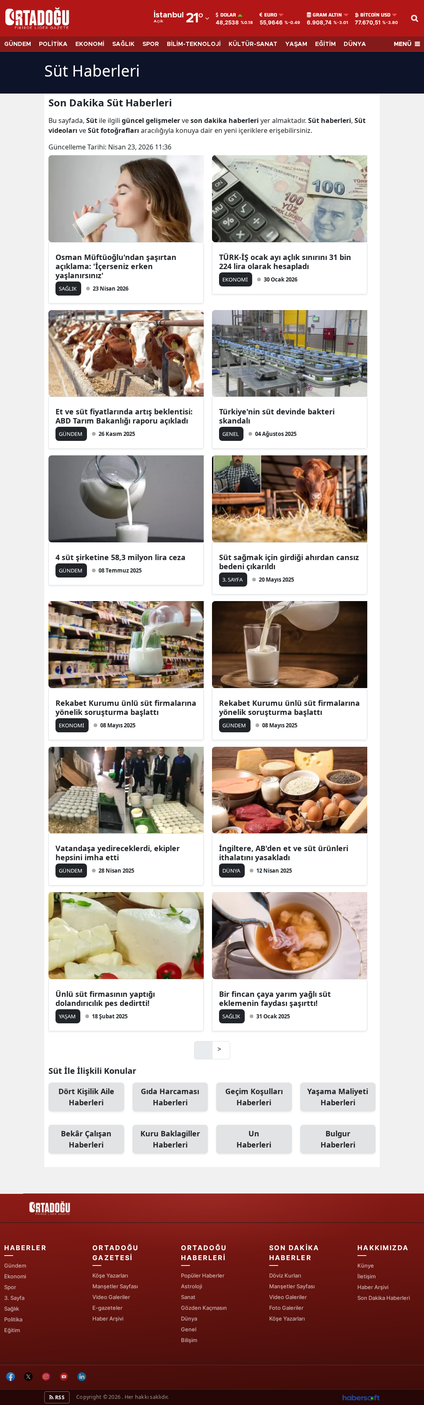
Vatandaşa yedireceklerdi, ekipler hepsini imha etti (117, 853)
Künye (365, 1265)
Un (253, 1139)
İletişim (366, 1276)
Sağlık (11, 1308)
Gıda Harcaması (170, 1096)
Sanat (188, 1297)
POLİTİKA (53, 44)
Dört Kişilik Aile (86, 1096)
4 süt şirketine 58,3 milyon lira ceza (120, 557)
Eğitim (12, 1330)
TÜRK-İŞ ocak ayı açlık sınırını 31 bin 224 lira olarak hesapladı (285, 262)
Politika (13, 1319)
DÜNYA (355, 44)
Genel (188, 1329)
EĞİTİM (325, 44)
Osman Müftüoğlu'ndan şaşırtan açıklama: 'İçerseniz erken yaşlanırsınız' (115, 266)
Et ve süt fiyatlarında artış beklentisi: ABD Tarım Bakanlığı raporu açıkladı (124, 416)
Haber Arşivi (107, 1318)
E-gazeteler (107, 1308)
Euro (270, 14)
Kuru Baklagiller (170, 1139)
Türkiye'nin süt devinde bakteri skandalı (277, 416)
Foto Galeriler (286, 1308)
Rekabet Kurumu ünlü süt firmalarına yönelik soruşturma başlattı (125, 707)
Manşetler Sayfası (115, 1286)
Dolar (228, 14)
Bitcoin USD (375, 14)
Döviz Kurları (285, 1275)
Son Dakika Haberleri (383, 1298)
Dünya (189, 1318)
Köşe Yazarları (110, 1275)
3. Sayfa (14, 1298)
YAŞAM (296, 44)
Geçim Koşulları (254, 1096)
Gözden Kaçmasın (204, 1308)
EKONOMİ (89, 44)
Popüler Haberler (202, 1275)
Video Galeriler (111, 1297)
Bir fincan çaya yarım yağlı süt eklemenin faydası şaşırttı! (275, 998)
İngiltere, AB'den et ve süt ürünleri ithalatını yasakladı (283, 853)
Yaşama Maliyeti (337, 1096)
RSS (59, 1397)
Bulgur (337, 1139)
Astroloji (191, 1286)
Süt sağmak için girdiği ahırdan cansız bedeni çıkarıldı (289, 562)
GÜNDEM (17, 44)
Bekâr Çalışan (86, 1139)
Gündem (15, 1265)
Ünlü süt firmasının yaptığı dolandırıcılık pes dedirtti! (105, 998)
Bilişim (189, 1340)
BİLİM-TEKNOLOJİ (194, 44)
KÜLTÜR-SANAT (253, 44)
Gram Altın (327, 14)
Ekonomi (15, 1276)
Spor (10, 1287)
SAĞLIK (123, 44)
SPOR (150, 44)
